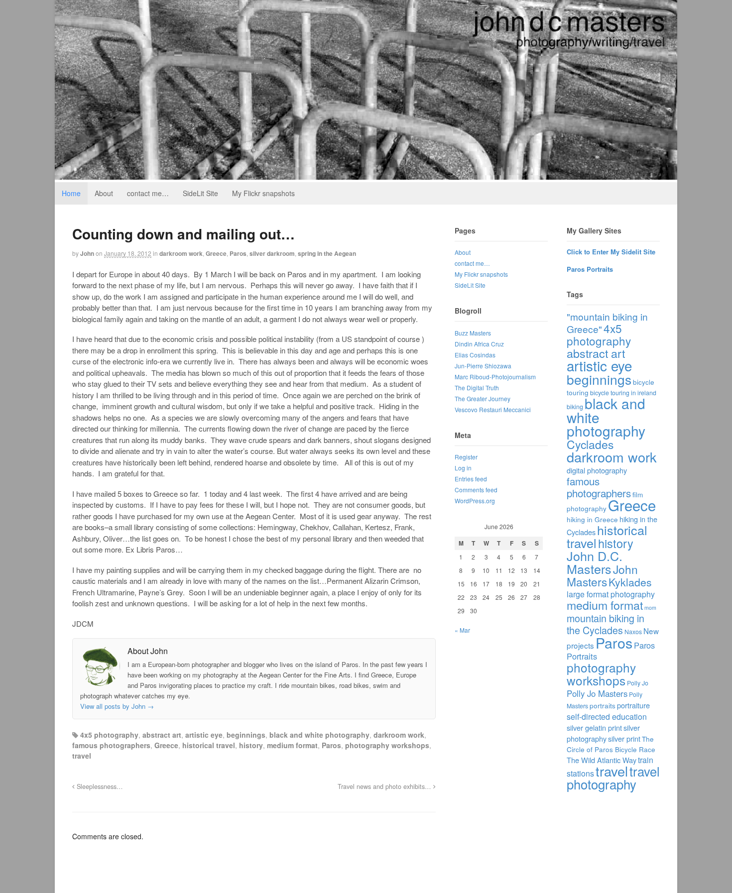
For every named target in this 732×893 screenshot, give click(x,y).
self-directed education (607, 716)
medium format (292, 745)
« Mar (462, 630)
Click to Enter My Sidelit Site (611, 251)
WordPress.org (475, 500)
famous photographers (111, 745)
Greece (216, 253)
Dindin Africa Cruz (479, 343)
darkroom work (181, 253)
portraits (602, 705)
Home (71, 193)
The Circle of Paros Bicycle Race (611, 744)
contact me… (148, 193)
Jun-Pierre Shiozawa (483, 365)
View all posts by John (117, 706)
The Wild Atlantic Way (601, 760)
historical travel (208, 745)
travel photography (613, 777)
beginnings (246, 735)
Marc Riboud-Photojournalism (495, 376)
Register (466, 456)
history (251, 745)
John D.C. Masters (594, 562)
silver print (624, 738)
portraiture (633, 705)
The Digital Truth (477, 387)
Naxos (633, 631)
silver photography (603, 733)
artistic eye (204, 735)
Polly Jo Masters (597, 693)
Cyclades (590, 444)
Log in (463, 467)
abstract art (161, 735)
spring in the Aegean (327, 253)
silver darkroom (272, 253)
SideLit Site (200, 193)
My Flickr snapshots (263, 193)
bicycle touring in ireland (623, 392)
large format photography (611, 594)
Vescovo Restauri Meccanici (493, 409)
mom (650, 607)
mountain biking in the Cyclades (605, 624)
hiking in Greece (592, 519)
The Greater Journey (482, 398)
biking (575, 406)
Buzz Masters (473, 333)
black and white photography (319, 735)
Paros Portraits (590, 269)
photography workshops (387, 745)
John (87, 253)
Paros (238, 253)
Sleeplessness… (99, 786)
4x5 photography (109, 735)
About (104, 193)
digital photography (597, 470)
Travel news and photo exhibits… (385, 786)
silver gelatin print (594, 727)
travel (81, 756)
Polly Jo (637, 682)
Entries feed (471, 478)
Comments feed (476, 489)
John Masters (602, 575)
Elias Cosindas (475, 354)
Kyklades (630, 581)
